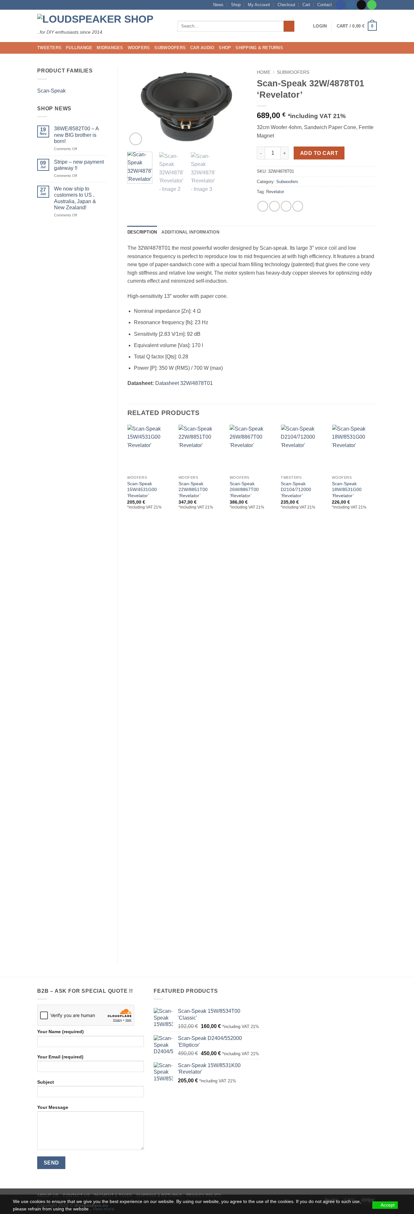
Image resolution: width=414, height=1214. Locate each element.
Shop (236, 4)
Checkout (286, 4)
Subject (45, 1082)
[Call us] (371, 5)
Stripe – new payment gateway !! (79, 165)
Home (263, 72)
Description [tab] (142, 232)
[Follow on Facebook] (340, 5)
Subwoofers (170, 47)
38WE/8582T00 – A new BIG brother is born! (76, 135)
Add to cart (319, 153)
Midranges (110, 47)
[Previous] (138, 107)
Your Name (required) (60, 1031)
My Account (259, 4)
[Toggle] (104, 90)
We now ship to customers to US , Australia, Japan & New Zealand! (75, 198)
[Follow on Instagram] (351, 5)
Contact (324, 4)
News (218, 4)
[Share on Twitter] (274, 206)
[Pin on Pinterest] (297, 206)
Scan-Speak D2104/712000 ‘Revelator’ (296, 489)
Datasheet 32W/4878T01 (184, 383)
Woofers (139, 47)
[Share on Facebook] (262, 206)
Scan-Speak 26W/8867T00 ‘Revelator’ (244, 489)
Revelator (275, 191)
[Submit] (289, 26)
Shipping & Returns (259, 47)
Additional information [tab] (190, 232)
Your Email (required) (60, 1056)
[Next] (237, 107)
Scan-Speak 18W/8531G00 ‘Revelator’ (347, 489)
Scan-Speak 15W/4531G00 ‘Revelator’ (142, 489)
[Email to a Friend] (286, 206)
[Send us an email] (361, 5)
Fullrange (79, 47)
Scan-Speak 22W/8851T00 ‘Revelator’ (193, 489)
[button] (320, 26)
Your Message (52, 1107)
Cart (306, 4)
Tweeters (49, 47)
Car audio (202, 47)
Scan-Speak (51, 90)
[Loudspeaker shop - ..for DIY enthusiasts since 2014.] (102, 20)
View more (103, 1208)
